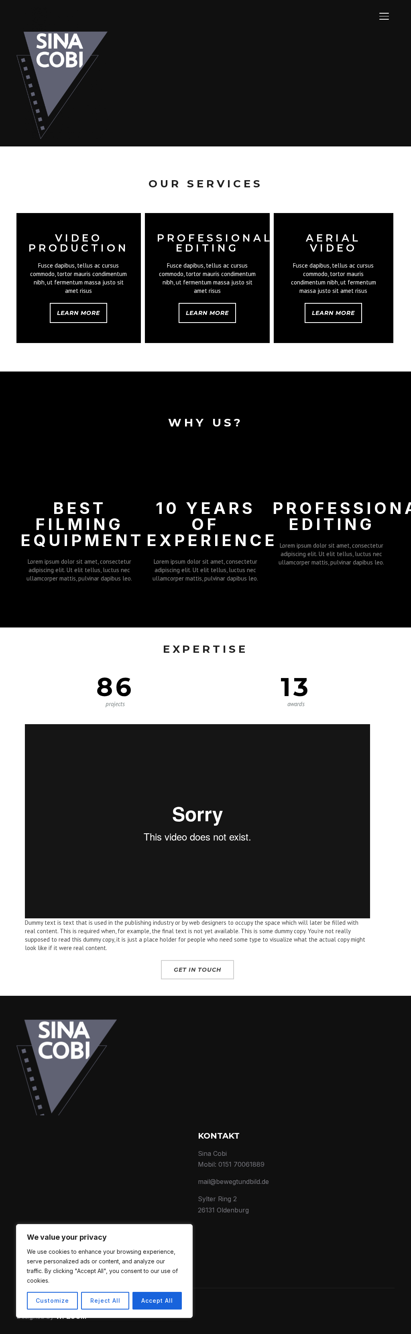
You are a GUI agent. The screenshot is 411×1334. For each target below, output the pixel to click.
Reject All (105, 1300)
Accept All (157, 1300)
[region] (104, 1271)
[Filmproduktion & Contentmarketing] (66, 1020)
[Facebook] (345, 15)
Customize (52, 1300)
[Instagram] (364, 15)
